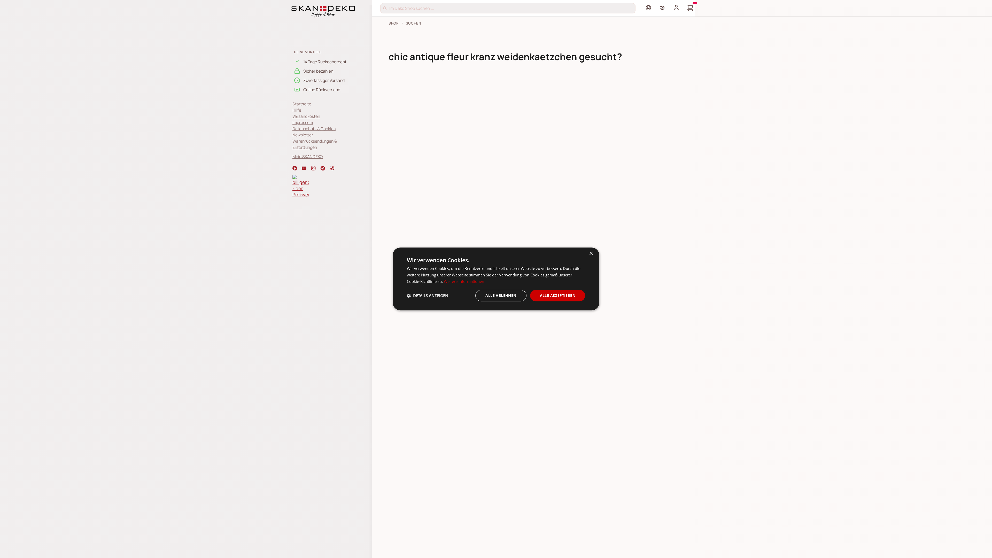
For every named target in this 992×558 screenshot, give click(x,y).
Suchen (413, 23)
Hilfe (296, 110)
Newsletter (302, 135)
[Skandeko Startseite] (323, 11)
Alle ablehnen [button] (500, 295)
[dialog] (496, 278)
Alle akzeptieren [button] (557, 295)
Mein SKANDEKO (307, 156)
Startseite (301, 104)
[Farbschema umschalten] (662, 7)
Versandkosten (306, 116)
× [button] (591, 253)
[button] (332, 168)
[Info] (648, 7)
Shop (394, 23)
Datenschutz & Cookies (314, 128)
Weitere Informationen (464, 281)
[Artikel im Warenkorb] (690, 7)
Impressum (302, 122)
